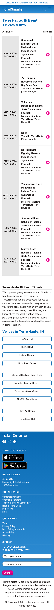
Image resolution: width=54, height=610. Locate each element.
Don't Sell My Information (14, 529)
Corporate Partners (11, 497)
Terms (5, 523)
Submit (8, 573)
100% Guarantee (10, 485)
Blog (4, 512)
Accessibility (8, 532)
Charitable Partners (11, 500)
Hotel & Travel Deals (11, 506)
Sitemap (6, 535)
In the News (7, 509)
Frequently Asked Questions (15, 482)
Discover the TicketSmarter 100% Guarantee (27, 2)
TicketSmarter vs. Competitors (17, 503)
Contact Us (7, 479)
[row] (27, 55)
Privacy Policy (8, 526)
